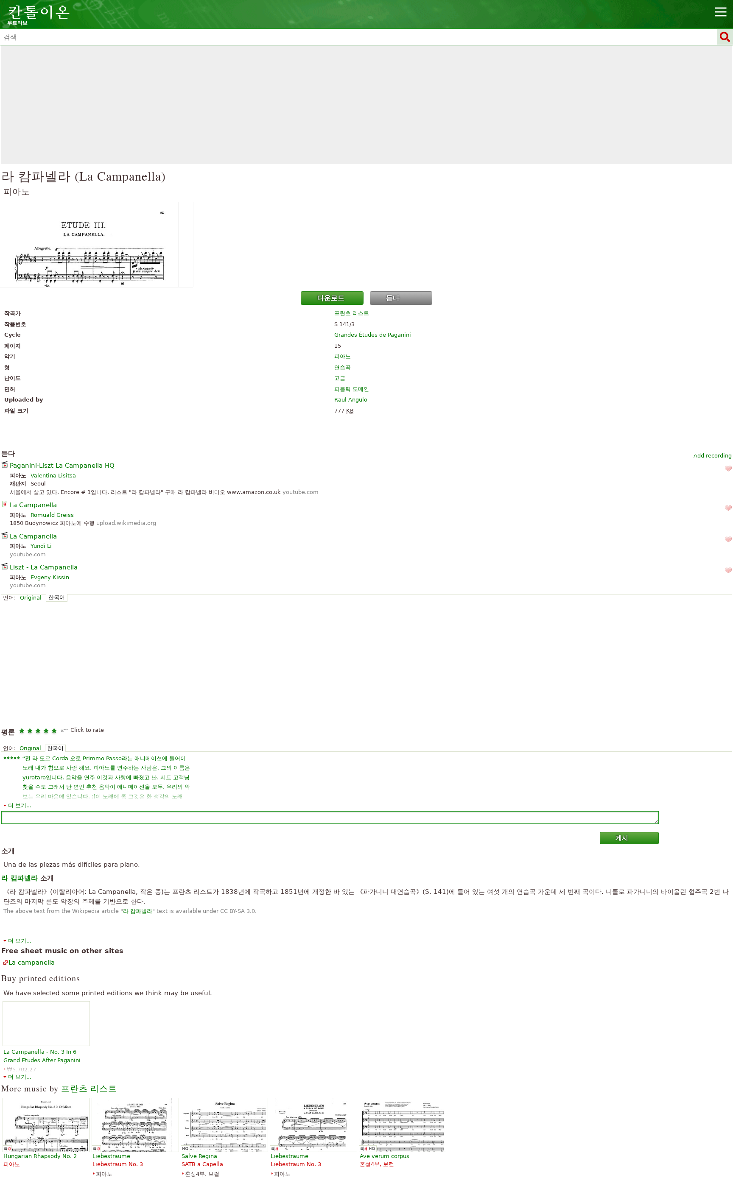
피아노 (342, 356)
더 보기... (19, 805)
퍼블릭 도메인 (351, 389)
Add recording (713, 455)
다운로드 (330, 298)
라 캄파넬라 (137, 911)
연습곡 (342, 367)
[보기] (366, 244)
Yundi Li (41, 546)
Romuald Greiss (52, 515)
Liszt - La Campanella (44, 567)
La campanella (31, 962)
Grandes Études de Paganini (372, 335)
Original (31, 597)
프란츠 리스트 (351, 313)
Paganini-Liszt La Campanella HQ (62, 465)
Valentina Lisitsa (53, 475)
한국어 (56, 597)
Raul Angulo (350, 399)
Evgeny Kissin (50, 577)
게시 (621, 838)
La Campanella (33, 505)
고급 (339, 378)
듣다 (393, 298)
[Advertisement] (366, 104)
